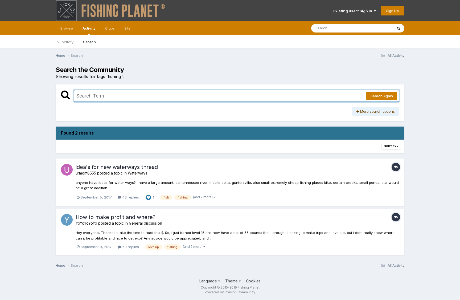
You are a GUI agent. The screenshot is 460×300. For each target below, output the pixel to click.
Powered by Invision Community (230, 292)
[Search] (398, 28)
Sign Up (392, 11)
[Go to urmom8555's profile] (67, 170)
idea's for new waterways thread (117, 167)
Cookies (253, 281)
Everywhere (376, 28)
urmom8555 (86, 173)
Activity (89, 28)
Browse (66, 28)
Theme (232, 281)
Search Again (382, 96)
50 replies (130, 247)
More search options (377, 111)
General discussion (145, 223)
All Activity (64, 42)
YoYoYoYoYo (86, 223)
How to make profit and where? (115, 217)
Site (127, 28)
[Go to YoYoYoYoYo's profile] (67, 220)
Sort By (390, 146)
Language (208, 281)
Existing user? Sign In (353, 11)
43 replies (130, 197)
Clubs (110, 28)
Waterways (137, 173)
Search (89, 42)
